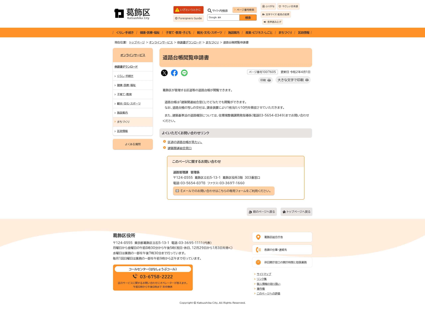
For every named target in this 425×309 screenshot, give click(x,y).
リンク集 (262, 279)
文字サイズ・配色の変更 (277, 14)
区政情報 (303, 32)
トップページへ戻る (298, 211)
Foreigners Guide (190, 18)
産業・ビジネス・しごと (259, 32)
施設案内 (233, 32)
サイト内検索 (220, 10)
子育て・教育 (124, 94)
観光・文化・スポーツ (209, 32)
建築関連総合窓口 (180, 148)
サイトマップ (264, 274)
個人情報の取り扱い (268, 284)
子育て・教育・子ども (178, 32)
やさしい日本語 (290, 6)
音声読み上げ (274, 22)
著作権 (261, 288)
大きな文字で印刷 (291, 79)
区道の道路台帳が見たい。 (185, 142)
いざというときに (190, 9)
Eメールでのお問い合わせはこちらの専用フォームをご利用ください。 (226, 190)
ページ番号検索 (245, 9)
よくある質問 (133, 144)
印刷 (263, 80)
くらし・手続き (125, 32)
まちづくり (285, 32)
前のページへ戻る (264, 211)
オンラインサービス (161, 42)
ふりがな (270, 6)
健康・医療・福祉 (150, 32)
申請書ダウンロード (189, 42)
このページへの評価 (268, 293)
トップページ (137, 42)
